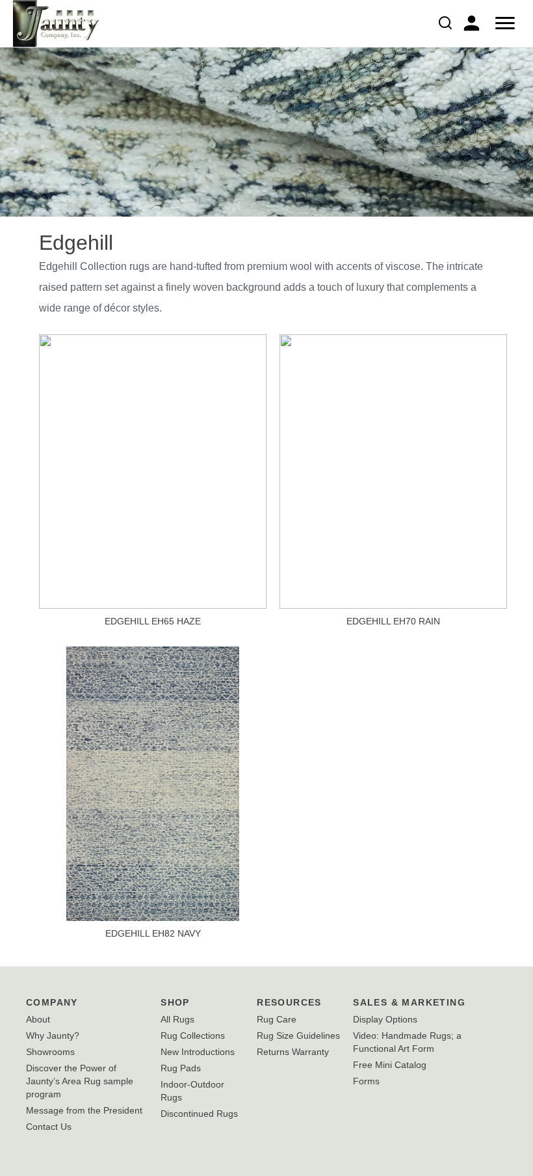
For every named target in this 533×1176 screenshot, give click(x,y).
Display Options (385, 1019)
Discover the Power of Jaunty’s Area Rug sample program (79, 1081)
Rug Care (276, 1019)
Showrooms (50, 1052)
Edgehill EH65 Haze (153, 621)
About (38, 1019)
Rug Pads (181, 1068)
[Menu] (505, 23)
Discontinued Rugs (199, 1113)
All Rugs (177, 1019)
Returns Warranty (293, 1052)
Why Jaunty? (52, 1035)
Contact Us (49, 1126)
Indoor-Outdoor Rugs (192, 1090)
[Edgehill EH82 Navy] (152, 782)
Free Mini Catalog (389, 1065)
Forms (366, 1081)
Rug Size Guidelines (298, 1035)
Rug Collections (193, 1035)
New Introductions (198, 1052)
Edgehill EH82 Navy (153, 933)
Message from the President (84, 1110)
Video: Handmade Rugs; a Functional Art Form (407, 1042)
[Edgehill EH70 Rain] (393, 470)
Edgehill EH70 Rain (393, 621)
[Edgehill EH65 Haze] (152, 470)
